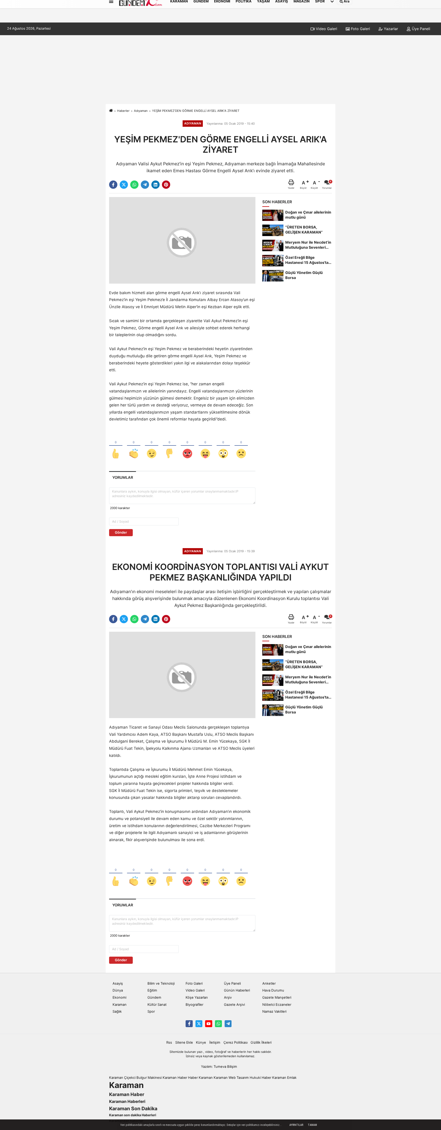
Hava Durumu (273, 990)
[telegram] (145, 184)
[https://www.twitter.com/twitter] (198, 1023)
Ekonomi (119, 997)
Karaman (120, 1005)
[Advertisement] (220, 69)
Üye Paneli (420, 28)
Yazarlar (390, 28)
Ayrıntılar (296, 1125)
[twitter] (124, 184)
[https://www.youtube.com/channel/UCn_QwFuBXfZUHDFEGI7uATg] (208, 1023)
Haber (193, 1078)
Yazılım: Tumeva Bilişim (219, 1067)
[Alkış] (133, 446)
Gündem (154, 997)
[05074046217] (218, 1023)
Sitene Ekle (184, 1042)
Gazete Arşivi (234, 1005)
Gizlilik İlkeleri (261, 1042)
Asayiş (118, 983)
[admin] (228, 1023)
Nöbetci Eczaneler (276, 1005)
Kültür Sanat (157, 1005)
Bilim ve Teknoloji (161, 983)
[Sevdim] (151, 446)
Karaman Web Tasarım (231, 1078)
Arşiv (228, 997)
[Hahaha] (205, 446)
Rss (169, 1042)
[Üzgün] (241, 446)
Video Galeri (326, 28)
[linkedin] (155, 184)
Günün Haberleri (237, 990)
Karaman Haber (175, 1078)
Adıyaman (141, 111)
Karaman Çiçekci (122, 1078)
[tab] (122, 477)
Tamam (312, 1125)
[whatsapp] (134, 184)
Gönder (121, 532)
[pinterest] (166, 184)
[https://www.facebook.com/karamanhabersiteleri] (189, 1023)
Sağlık (117, 1011)
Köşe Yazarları (197, 997)
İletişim (214, 1042)
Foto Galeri (360, 28)
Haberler (123, 111)
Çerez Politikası (235, 1042)
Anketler (269, 983)
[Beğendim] (115, 446)
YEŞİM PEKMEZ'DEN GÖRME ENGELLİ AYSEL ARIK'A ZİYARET (195, 111)
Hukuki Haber (260, 1078)
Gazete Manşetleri (276, 997)
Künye (201, 1042)
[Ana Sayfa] (111, 111)
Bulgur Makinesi (149, 1078)
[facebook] (113, 184)
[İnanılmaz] (223, 446)
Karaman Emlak (284, 1078)
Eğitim (152, 990)
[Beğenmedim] (169, 446)
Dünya (118, 990)
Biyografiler (194, 1005)
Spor (151, 1011)
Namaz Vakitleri (274, 1011)
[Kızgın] (187, 446)
